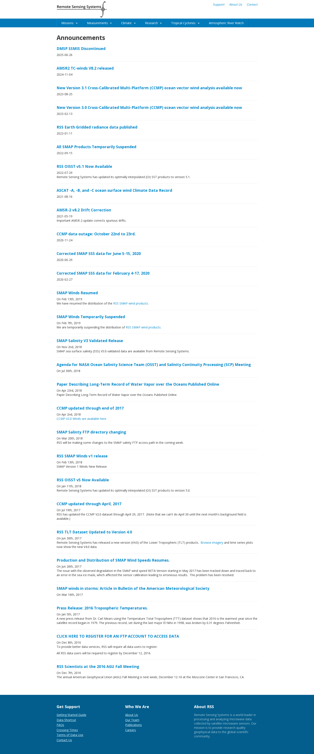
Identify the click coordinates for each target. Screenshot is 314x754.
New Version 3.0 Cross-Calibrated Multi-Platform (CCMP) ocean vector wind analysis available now (149, 107)
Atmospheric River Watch (226, 23)
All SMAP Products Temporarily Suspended (96, 146)
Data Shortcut (66, 720)
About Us (235, 4)
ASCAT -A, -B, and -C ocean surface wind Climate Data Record (114, 190)
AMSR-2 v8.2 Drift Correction (84, 209)
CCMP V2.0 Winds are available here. (82, 419)
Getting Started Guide (71, 715)
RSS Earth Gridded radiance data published (97, 127)
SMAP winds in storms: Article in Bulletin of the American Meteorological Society (133, 588)
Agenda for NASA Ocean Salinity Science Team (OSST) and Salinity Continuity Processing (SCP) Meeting (154, 364)
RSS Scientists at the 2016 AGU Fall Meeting (98, 666)
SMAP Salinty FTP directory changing (91, 432)
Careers (130, 730)
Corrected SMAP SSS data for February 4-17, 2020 (103, 273)
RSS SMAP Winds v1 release (82, 455)
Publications (133, 725)
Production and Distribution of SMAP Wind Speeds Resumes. (113, 560)
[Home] (82, 9)
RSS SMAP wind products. (131, 303)
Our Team (132, 720)
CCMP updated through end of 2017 (90, 408)
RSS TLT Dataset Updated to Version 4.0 (94, 531)
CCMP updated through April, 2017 (89, 503)
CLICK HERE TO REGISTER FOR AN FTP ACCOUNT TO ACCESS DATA (118, 636)
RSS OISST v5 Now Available (83, 479)
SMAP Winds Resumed (77, 292)
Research (151, 23)
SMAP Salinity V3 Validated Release (90, 340)
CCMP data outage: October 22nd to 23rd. (96, 233)
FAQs (60, 725)
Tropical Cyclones (183, 23)
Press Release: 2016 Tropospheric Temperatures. (102, 608)
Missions (67, 23)
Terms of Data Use (70, 735)
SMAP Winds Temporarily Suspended (91, 316)
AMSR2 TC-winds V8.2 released (85, 68)
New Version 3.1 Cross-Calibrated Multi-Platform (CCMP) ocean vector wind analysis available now (149, 87)
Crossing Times (67, 730)
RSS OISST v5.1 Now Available (84, 166)
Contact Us (64, 740)
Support (218, 4)
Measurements (97, 23)
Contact (252, 4)
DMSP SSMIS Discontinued (81, 48)
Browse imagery (212, 542)
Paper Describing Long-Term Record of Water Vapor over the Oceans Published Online (138, 384)
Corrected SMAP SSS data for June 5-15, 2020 (99, 253)
